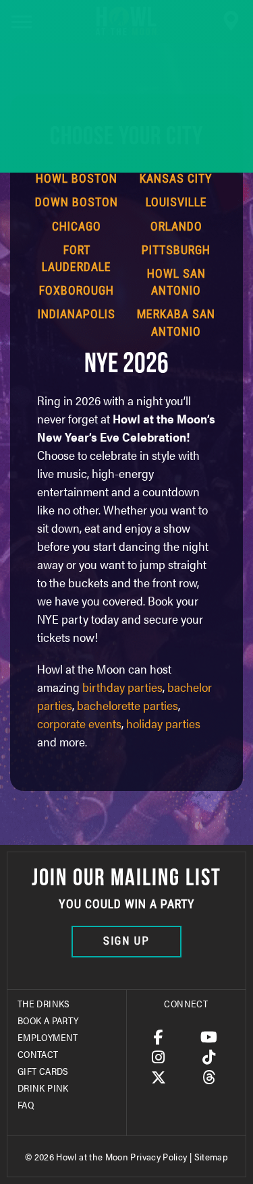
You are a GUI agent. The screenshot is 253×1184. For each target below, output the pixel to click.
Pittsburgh (176, 250)
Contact (38, 1054)
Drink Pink (43, 1087)
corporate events (79, 723)
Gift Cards (43, 1070)
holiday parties (163, 723)
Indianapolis (76, 314)
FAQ (26, 1104)
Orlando (176, 226)
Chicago (76, 226)
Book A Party (48, 1020)
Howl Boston (76, 178)
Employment (48, 1037)
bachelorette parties (127, 705)
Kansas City (176, 178)
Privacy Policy (158, 1156)
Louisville (176, 202)
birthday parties (122, 686)
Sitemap (211, 1156)
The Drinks (44, 1003)
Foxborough (76, 290)
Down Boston (76, 202)
